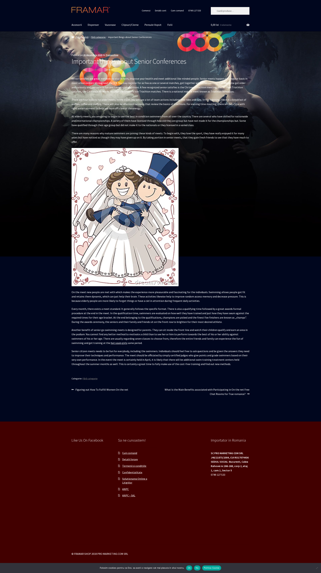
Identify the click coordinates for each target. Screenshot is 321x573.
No (197, 567)
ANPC (125, 489)
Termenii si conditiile (134, 465)
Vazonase (110, 24)
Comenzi (146, 10)
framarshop (112, 55)
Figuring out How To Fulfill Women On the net (101, 390)
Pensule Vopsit (153, 24)
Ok (189, 567)
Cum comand (177, 10)
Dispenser (93, 24)
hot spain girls (119, 343)
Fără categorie (98, 37)
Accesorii (77, 24)
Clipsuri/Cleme (130, 24)
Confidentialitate (132, 472)
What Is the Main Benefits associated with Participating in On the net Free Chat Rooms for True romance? (207, 392)
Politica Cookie (212, 567)
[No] (316, 568)
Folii (169, 24)
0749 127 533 (194, 10)
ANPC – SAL (128, 495)
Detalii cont (160, 10)
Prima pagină (82, 37)
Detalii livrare (130, 459)
